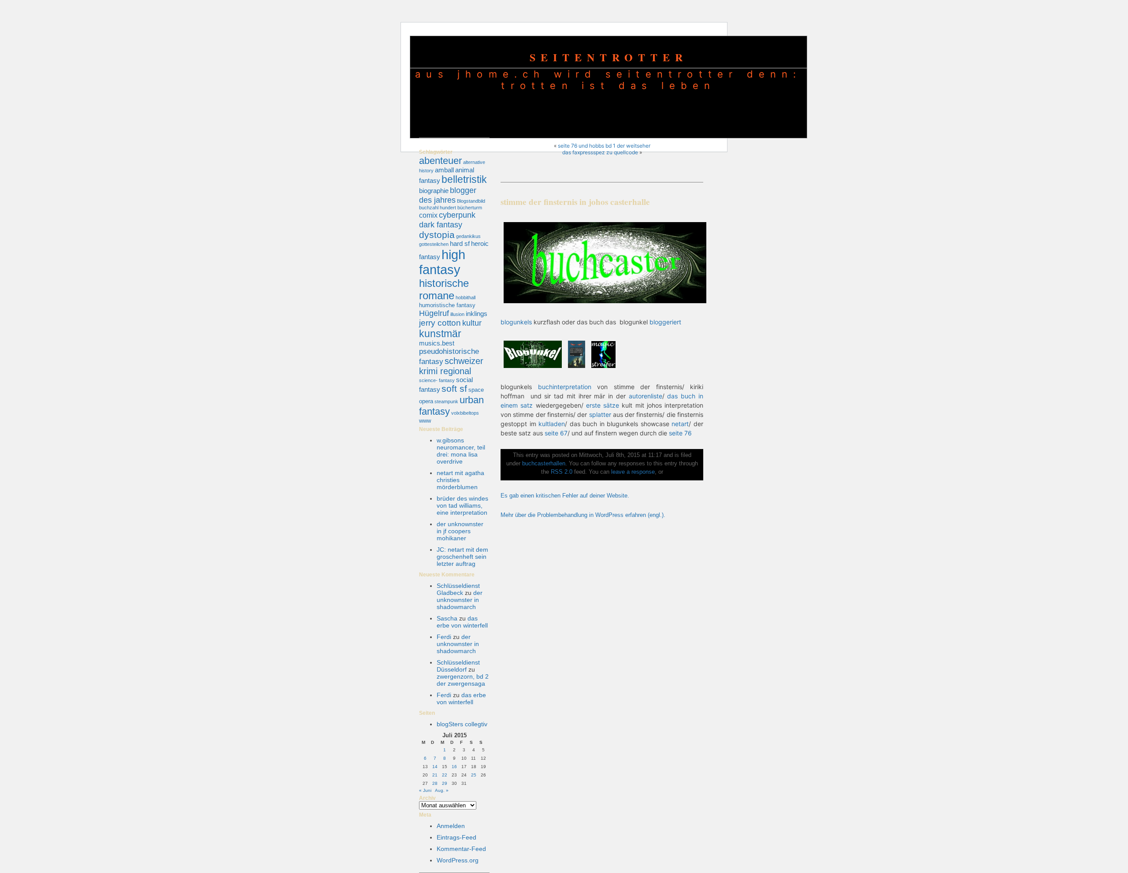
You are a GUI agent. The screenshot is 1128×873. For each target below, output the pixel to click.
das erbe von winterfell (462, 622)
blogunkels (516, 322)
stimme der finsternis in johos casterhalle (575, 202)
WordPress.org (458, 860)
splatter (600, 414)
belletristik (464, 179)
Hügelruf (434, 313)
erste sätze (602, 405)
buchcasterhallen (543, 464)
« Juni (425, 790)
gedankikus (468, 236)
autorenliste (645, 396)
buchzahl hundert (437, 207)
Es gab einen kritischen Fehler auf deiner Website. (565, 496)
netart (680, 423)
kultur (472, 322)
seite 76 (680, 433)
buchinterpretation (564, 386)
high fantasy (442, 262)
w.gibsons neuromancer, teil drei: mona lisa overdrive (461, 451)
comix (428, 215)
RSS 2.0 (561, 472)
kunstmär (440, 333)
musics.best (436, 343)
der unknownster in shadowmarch (459, 599)
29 (444, 783)
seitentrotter (609, 57)
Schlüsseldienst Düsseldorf (458, 666)
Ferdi (444, 636)
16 (454, 766)
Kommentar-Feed (461, 848)
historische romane (444, 289)
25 (473, 775)
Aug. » (442, 790)
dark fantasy (440, 224)
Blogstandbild (471, 201)
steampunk (446, 401)
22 (444, 775)
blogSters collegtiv (462, 724)
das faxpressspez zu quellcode (600, 152)
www (425, 420)
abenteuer (440, 160)
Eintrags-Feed (456, 837)
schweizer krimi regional (451, 366)
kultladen (551, 423)
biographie (434, 190)
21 (435, 775)
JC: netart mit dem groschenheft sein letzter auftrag (462, 556)
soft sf (454, 388)
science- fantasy (437, 380)
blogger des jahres (447, 195)
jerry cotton (440, 322)
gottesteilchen (434, 244)
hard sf (460, 243)
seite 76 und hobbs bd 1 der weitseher (604, 145)
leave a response (633, 472)
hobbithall (465, 297)
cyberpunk (457, 214)
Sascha (447, 618)
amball (444, 170)
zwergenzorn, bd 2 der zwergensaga (463, 680)
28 (435, 783)
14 (435, 766)
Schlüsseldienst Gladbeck (458, 589)
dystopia (437, 235)
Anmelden (451, 825)
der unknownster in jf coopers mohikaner (460, 531)
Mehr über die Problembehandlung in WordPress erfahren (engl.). (583, 515)
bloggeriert (665, 322)
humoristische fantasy (447, 305)
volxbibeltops (465, 413)
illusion (457, 314)
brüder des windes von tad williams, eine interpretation (462, 505)
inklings (476, 313)
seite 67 (556, 433)
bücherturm (469, 207)
